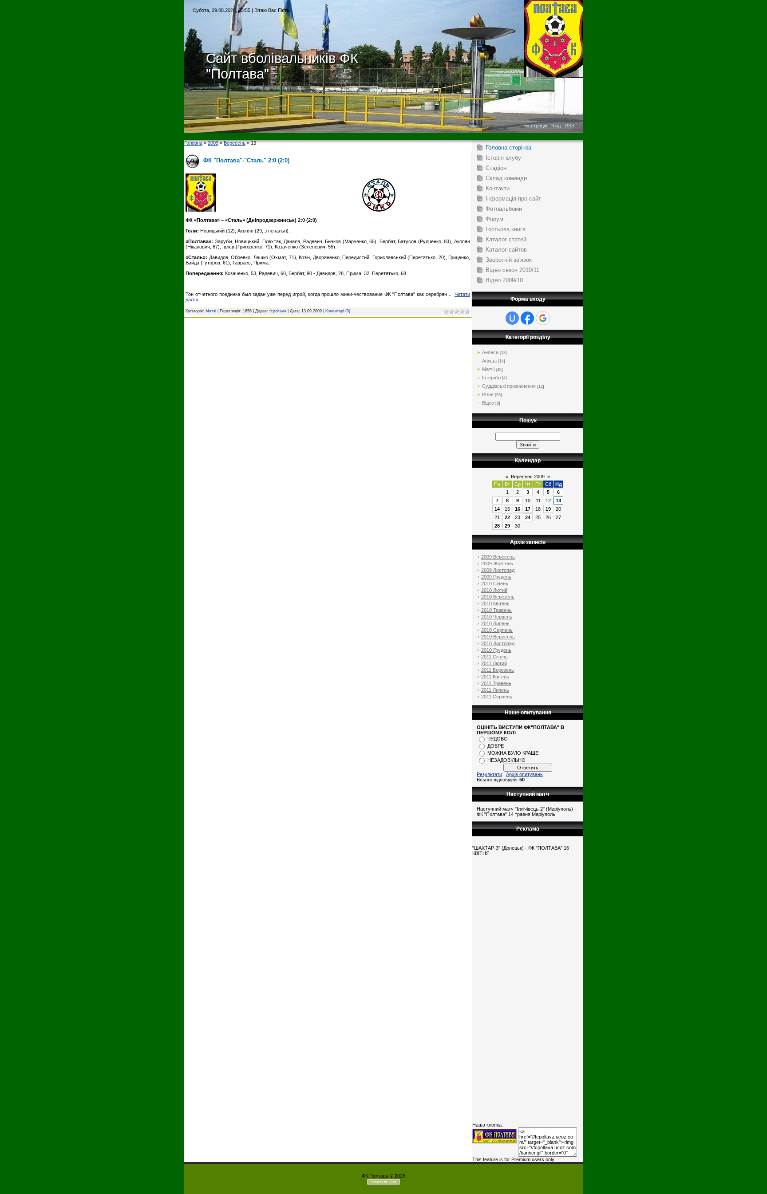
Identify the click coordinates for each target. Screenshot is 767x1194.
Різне (488, 394)
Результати (489, 774)
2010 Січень (494, 583)
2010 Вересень (498, 636)
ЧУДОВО (497, 738)
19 (548, 509)
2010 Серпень (497, 630)
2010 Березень (497, 596)
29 (507, 525)
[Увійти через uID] (512, 318)
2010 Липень (495, 623)
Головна (193, 143)
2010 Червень (496, 616)
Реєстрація (534, 125)
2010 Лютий (494, 590)
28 (497, 525)
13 (558, 500)
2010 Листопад (497, 643)
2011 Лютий (494, 663)
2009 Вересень (498, 557)
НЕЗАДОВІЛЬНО (506, 760)
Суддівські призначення (509, 386)
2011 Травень (496, 683)
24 (527, 517)
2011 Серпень (496, 696)
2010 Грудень (496, 650)
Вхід (556, 125)
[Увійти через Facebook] (527, 318)
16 (517, 509)
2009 (213, 143)
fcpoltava (277, 311)
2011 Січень (494, 656)
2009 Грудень (496, 576)
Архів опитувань (524, 774)
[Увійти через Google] (543, 318)
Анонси (490, 352)
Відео (488, 403)
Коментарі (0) (337, 311)
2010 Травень (496, 610)
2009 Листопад (497, 570)
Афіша (489, 360)
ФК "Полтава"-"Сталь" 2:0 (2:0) (246, 160)
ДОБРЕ (495, 746)
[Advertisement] (383, 136)
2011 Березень (497, 670)
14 (497, 509)
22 (507, 517)
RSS (569, 125)
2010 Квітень (495, 603)
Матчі (211, 311)
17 (527, 509)
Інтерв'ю (491, 377)
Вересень (234, 143)
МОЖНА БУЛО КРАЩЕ (512, 753)
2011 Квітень (495, 676)
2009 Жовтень (497, 563)
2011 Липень (495, 690)
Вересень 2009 (528, 476)
